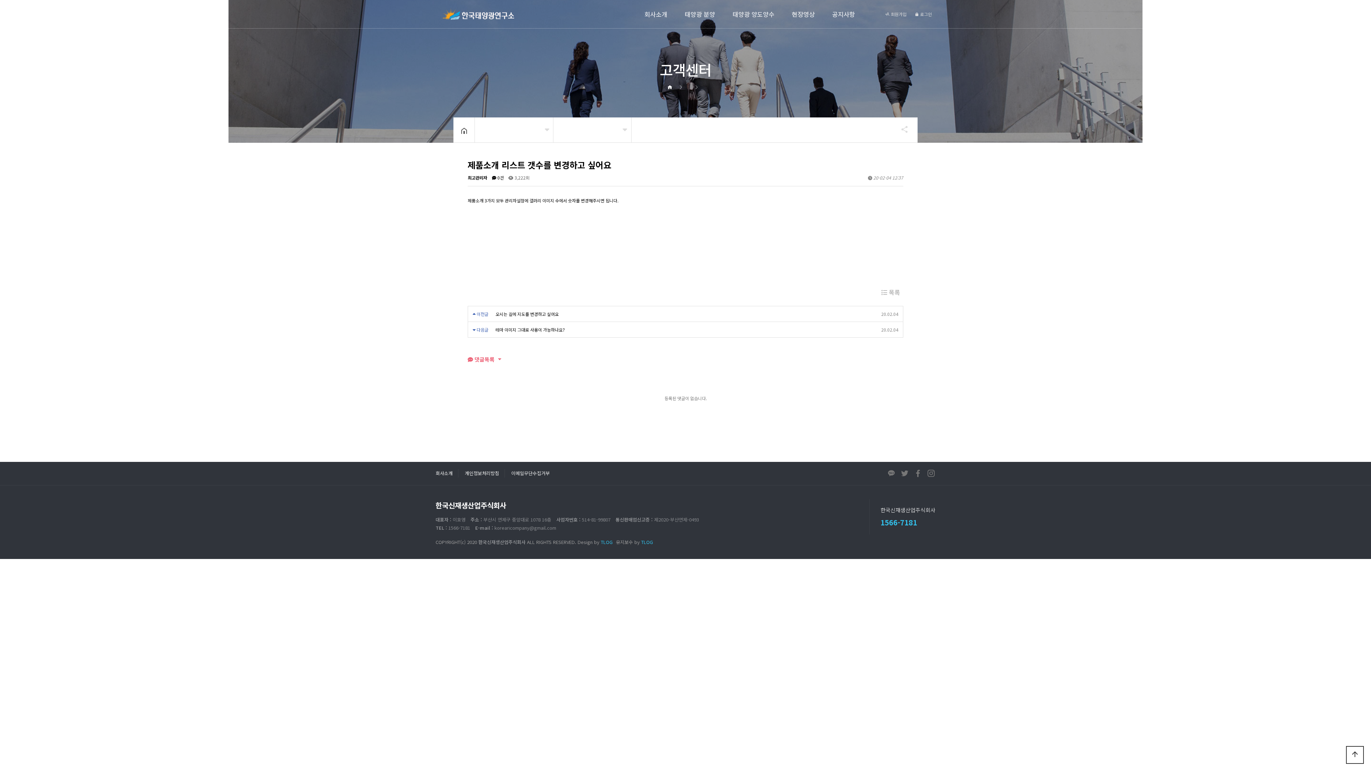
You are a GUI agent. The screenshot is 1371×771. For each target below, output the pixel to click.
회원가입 (898, 14)
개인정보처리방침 (482, 473)
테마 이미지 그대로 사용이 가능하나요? (530, 330)
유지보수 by (634, 542)
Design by (595, 542)
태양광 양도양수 (753, 14)
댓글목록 (483, 359)
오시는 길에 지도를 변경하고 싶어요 (527, 314)
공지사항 (843, 14)
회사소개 (655, 14)
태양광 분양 (700, 14)
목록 (893, 292)
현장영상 (803, 14)
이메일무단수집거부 (530, 473)
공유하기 (901, 129)
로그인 (925, 14)
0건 (500, 178)
